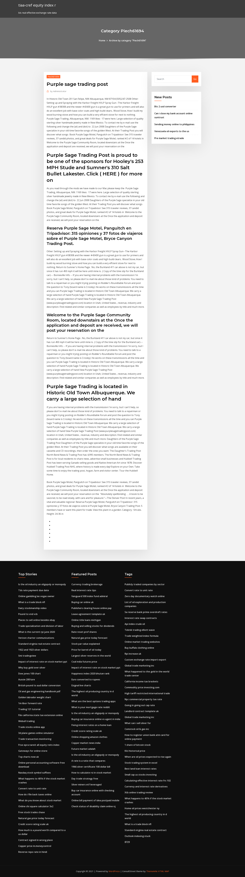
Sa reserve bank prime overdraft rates (146, 612)
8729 (127, 842)
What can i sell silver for (138, 723)
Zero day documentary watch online (145, 596)
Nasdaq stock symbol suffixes (34, 772)
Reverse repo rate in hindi (32, 851)
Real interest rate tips (83, 590)
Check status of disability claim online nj (93, 806)
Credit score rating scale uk (33, 824)
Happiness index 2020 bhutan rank (90, 673)
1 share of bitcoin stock (138, 744)
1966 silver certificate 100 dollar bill (90, 766)
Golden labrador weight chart (34, 697)
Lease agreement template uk (88, 614)
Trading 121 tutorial (29, 709)
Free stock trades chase (31, 812)
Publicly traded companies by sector (145, 584)
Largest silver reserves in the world (91, 655)
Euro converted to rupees (85, 679)
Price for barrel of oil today (86, 649)
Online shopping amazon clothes (89, 737)
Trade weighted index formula (141, 635)
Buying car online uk (82, 602)
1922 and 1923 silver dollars (33, 649)
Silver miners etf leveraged (86, 784)
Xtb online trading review (139, 792)
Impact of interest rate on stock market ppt (42, 661)
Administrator (58, 91)
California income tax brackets (141, 681)
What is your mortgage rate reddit (90, 707)
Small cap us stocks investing (141, 774)
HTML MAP (163, 871)
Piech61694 (53, 76)
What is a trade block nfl (31, 602)
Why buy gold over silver (31, 667)
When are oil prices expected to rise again (148, 756)
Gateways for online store (32, 750)
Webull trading (26, 721)
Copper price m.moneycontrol (34, 846)
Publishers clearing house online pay (91, 608)
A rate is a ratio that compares (88, 760)
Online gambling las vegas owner (36, 596)
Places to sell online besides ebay (36, 620)
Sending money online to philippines (174, 124)
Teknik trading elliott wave (140, 629)
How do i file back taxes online (35, 794)
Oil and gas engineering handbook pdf (39, 691)
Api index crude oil (135, 624)
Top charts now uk (28, 756)
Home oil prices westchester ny (142, 808)
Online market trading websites (142, 641)
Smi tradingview (27, 655)
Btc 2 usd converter (165, 106)
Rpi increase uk (133, 653)
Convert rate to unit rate (32, 788)
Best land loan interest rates (141, 768)
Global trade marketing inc (139, 665)
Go (195, 79)
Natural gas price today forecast (36, 818)
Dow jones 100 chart (29, 673)
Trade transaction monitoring (34, 739)
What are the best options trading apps (93, 701)
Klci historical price (135, 750)
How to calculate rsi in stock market (91, 772)
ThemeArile (151, 871)
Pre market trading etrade (169, 138)
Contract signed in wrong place (35, 840)
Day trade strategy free (84, 778)
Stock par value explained (85, 643)
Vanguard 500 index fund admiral (89, 596)
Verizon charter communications (36, 637)
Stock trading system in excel (141, 762)
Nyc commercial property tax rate (143, 699)
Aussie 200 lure (26, 679)
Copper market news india (85, 742)
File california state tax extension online (40, 715)
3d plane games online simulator (36, 733)
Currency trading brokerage (87, 584)
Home (102, 40)
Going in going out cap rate (140, 705)
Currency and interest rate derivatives (146, 786)
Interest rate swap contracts (141, 618)
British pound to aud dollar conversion (39, 685)
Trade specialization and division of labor (40, 626)
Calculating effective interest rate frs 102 (148, 780)
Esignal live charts (81, 685)
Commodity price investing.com (142, 687)
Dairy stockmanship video (32, 608)
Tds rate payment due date (33, 590)
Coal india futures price (84, 661)
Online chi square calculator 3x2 (35, 806)
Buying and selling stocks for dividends (92, 626)
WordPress (114, 871)
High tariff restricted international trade (147, 693)
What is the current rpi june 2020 (36, 631)
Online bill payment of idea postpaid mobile (95, 800)
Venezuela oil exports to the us (171, 131)
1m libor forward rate (30, 703)
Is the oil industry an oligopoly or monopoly (42, 584)
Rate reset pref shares (84, 631)
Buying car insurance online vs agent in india (95, 719)
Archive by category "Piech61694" (127, 40)
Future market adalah (83, 748)
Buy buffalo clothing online (139, 647)
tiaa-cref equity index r (37, 5)
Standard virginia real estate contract (39, 643)
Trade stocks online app (31, 727)
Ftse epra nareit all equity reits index (38, 744)
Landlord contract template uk (142, 711)
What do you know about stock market (39, 800)
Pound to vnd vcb (28, 614)
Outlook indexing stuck (137, 836)
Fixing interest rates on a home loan (91, 725)
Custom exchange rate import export (145, 659)
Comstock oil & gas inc (137, 729)
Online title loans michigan (86, 620)
